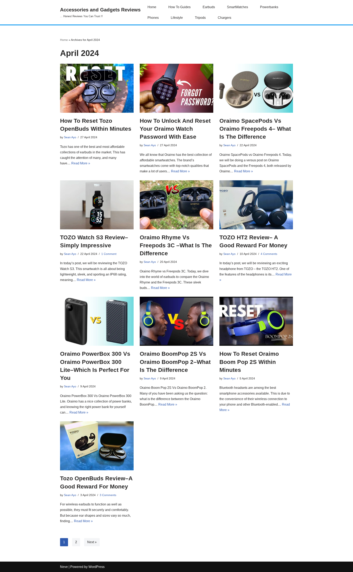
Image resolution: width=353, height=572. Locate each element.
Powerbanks (269, 7)
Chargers (224, 17)
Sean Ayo (70, 137)
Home (151, 7)
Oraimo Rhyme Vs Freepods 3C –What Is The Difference (176, 245)
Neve (64, 567)
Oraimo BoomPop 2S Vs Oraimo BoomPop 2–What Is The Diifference (175, 362)
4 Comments (269, 253)
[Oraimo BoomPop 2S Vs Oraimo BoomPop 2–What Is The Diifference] (176, 321)
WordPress (96, 567)
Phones (153, 17)
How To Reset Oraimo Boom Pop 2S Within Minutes (249, 362)
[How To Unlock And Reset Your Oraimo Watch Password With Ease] (176, 88)
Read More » (80, 163)
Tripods (200, 17)
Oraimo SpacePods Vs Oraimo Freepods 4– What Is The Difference (255, 129)
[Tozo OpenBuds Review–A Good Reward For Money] (97, 445)
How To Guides (179, 7)
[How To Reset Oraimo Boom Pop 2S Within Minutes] (256, 321)
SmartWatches (237, 7)
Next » (92, 542)
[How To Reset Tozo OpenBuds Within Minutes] (97, 88)
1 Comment (108, 253)
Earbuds (209, 7)
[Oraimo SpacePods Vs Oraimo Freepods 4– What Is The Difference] (256, 88)
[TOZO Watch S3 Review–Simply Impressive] (97, 204)
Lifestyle (177, 17)
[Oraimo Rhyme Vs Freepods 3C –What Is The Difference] (176, 204)
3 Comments (108, 495)
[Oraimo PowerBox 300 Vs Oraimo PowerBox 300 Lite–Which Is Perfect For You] (97, 321)
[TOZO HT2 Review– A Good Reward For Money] (256, 204)
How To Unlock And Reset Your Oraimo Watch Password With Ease (175, 129)
